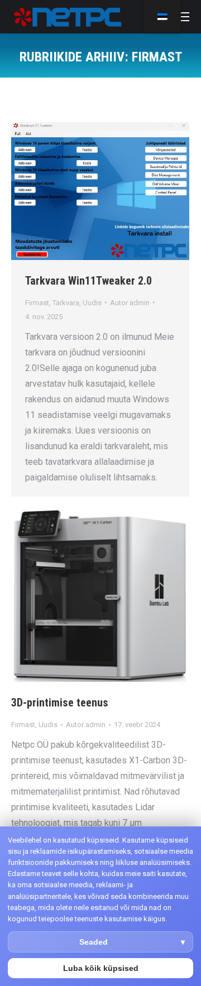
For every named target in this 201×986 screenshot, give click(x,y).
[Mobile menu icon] (183, 16)
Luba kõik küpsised (100, 968)
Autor (130, 303)
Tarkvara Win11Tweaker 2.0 (88, 280)
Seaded (93, 941)
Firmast (37, 303)
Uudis (92, 303)
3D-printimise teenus (59, 702)
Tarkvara (65, 303)
